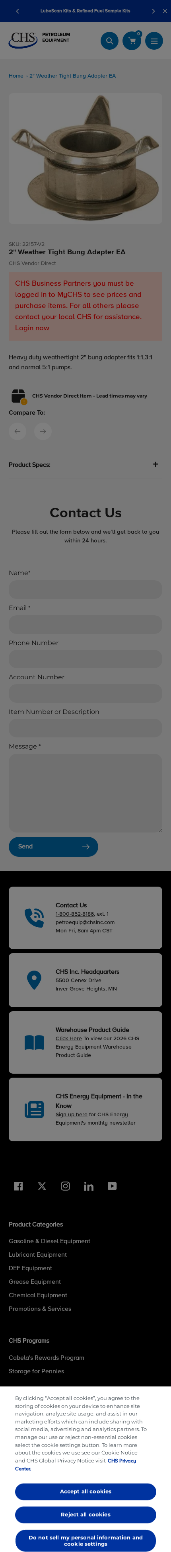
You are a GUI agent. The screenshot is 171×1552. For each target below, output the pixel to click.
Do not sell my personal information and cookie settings (85, 1540)
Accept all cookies (85, 1491)
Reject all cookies (85, 1514)
